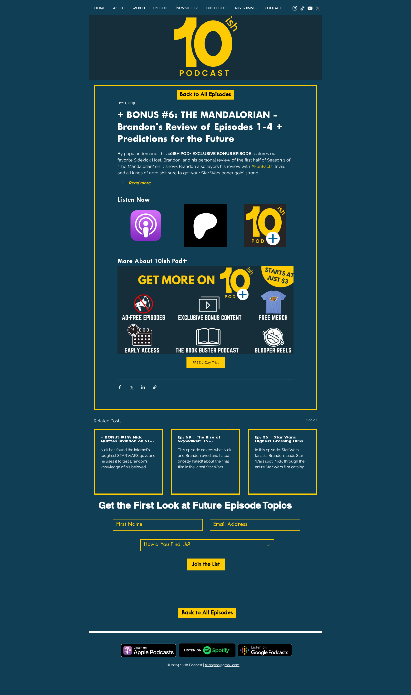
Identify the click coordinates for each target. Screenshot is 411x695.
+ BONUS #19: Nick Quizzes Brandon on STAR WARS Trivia (128, 439)
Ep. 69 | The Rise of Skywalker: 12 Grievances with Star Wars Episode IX (200, 439)
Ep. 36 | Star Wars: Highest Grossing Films (279, 439)
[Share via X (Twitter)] (131, 387)
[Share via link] (154, 387)
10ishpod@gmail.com (222, 665)
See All (311, 420)
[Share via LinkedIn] (143, 387)
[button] (205, 182)
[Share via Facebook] (119, 387)
